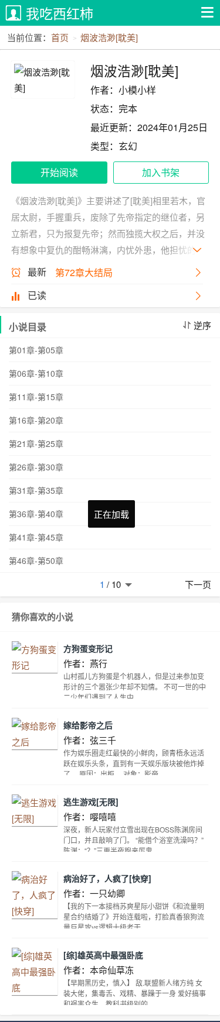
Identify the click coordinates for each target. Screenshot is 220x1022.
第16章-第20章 (36, 420)
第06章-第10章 (36, 373)
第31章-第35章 (36, 490)
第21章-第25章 (36, 443)
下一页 (198, 584)
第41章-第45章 (36, 537)
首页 (60, 37)
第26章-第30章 (36, 467)
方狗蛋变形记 (88, 648)
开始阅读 (59, 172)
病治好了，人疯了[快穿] (107, 878)
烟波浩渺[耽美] (109, 37)
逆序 (202, 325)
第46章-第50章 (36, 560)
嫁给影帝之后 (88, 725)
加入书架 (161, 172)
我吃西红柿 (59, 13)
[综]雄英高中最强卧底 (103, 955)
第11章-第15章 (36, 396)
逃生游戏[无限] (91, 801)
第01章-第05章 (36, 350)
